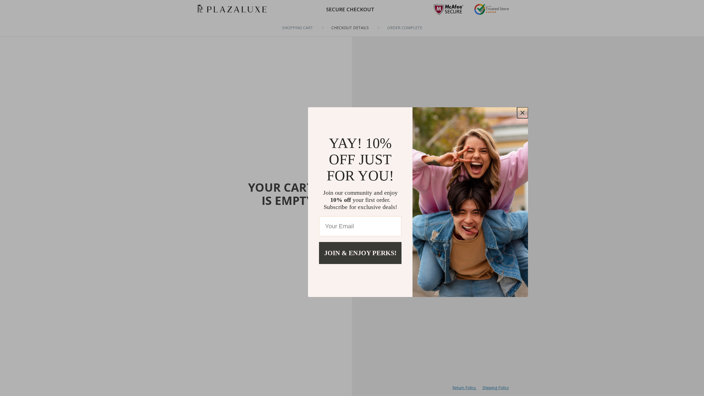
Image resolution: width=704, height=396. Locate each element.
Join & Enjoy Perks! (360, 253)
